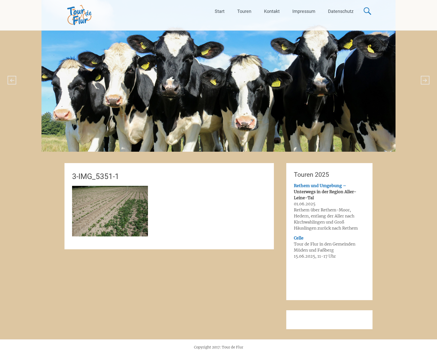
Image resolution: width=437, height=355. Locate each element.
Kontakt (272, 11)
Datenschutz (341, 11)
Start (220, 11)
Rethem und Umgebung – (320, 185)
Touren (244, 11)
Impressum (303, 11)
